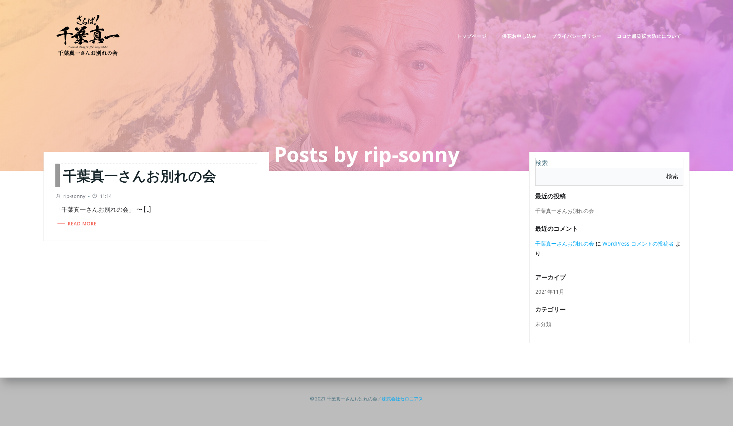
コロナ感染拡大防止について (649, 36)
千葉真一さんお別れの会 (564, 210)
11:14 (105, 196)
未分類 (543, 324)
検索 (542, 163)
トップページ (472, 36)
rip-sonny (74, 196)
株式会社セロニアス (402, 398)
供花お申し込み (519, 36)
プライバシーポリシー (577, 36)
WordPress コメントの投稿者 (638, 243)
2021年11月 (549, 291)
